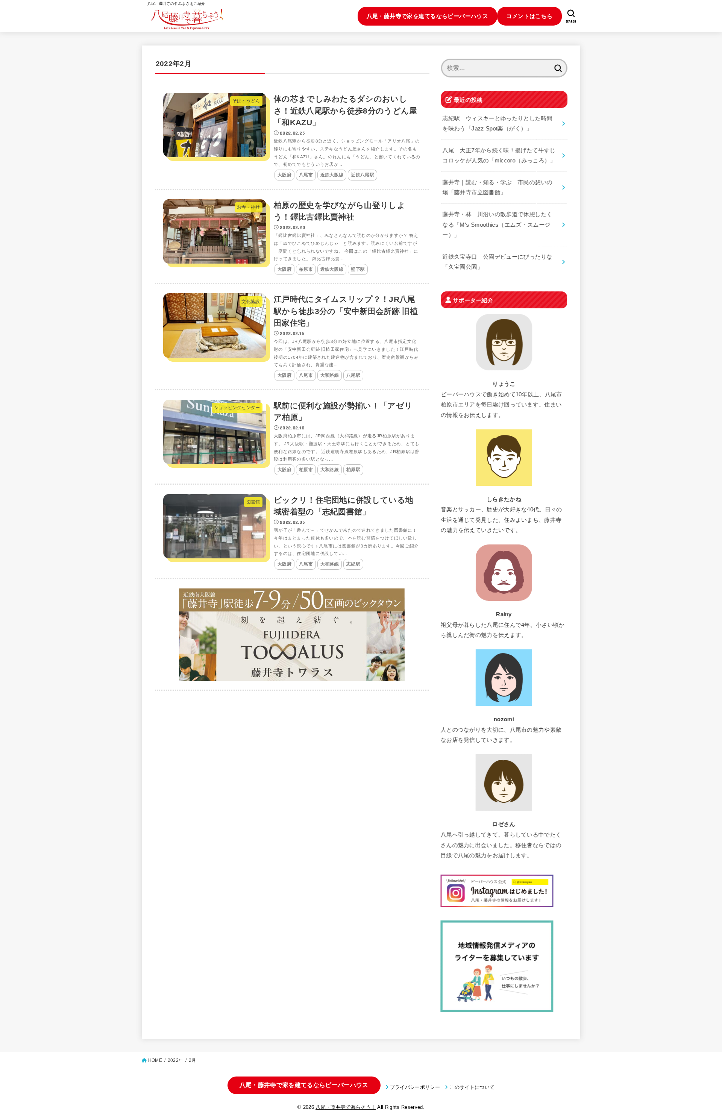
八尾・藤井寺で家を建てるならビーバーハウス (427, 16)
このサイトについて (471, 1087)
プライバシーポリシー (415, 1087)
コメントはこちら (529, 16)
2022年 (175, 1060)
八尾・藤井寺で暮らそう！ (345, 1107)
